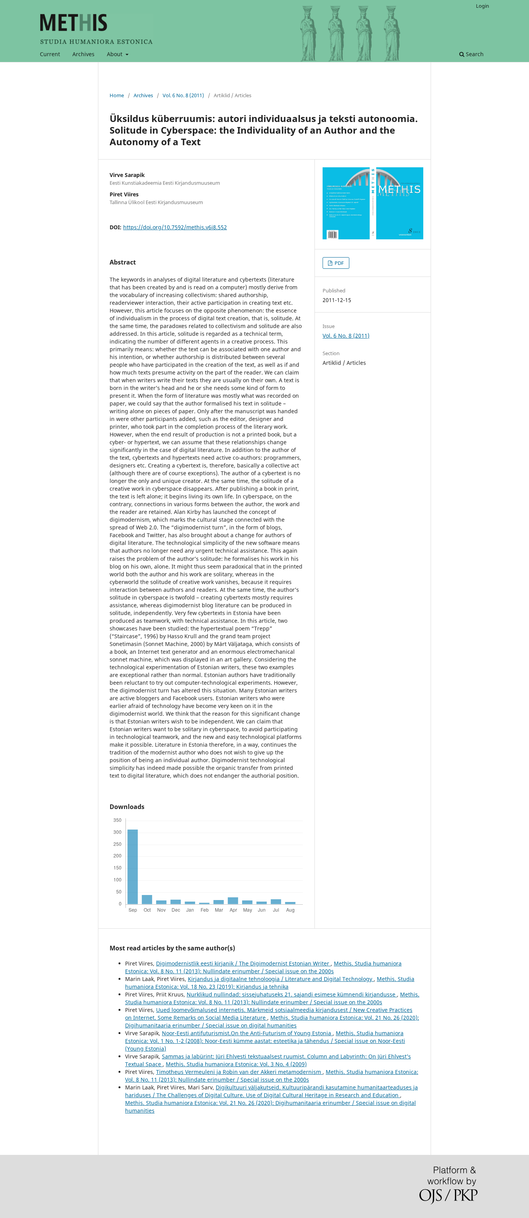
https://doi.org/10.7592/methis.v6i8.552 (175, 227)
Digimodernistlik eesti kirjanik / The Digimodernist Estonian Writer (243, 963)
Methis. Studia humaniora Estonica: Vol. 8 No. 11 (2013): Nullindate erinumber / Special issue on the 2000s (263, 967)
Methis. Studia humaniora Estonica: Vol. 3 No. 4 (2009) (236, 1064)
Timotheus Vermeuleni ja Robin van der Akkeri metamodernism (239, 1071)
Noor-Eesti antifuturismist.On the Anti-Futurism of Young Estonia (247, 1033)
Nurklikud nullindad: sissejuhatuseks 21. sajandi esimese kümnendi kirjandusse (292, 994)
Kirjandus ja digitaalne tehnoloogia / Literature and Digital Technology (281, 979)
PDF (338, 262)
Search (474, 54)
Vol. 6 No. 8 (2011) (183, 95)
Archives (83, 54)
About (115, 54)
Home (117, 95)
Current (50, 54)
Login (482, 5)
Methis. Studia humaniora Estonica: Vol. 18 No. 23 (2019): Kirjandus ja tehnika (269, 982)
